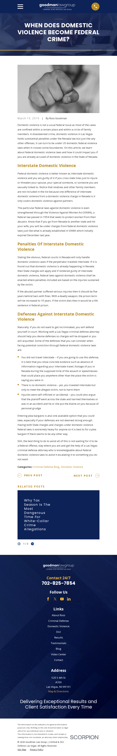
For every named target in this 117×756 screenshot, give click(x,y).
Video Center (58, 654)
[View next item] (32, 543)
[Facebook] (48, 599)
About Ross (58, 615)
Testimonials (58, 643)
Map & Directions (58, 691)
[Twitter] (55, 599)
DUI (58, 632)
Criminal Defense (58, 621)
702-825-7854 (58, 583)
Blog (58, 648)
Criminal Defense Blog (46, 467)
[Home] (57, 6)
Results (58, 637)
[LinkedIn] (69, 599)
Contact (58, 660)
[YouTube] (62, 599)
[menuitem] (22, 749)
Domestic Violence (72, 467)
